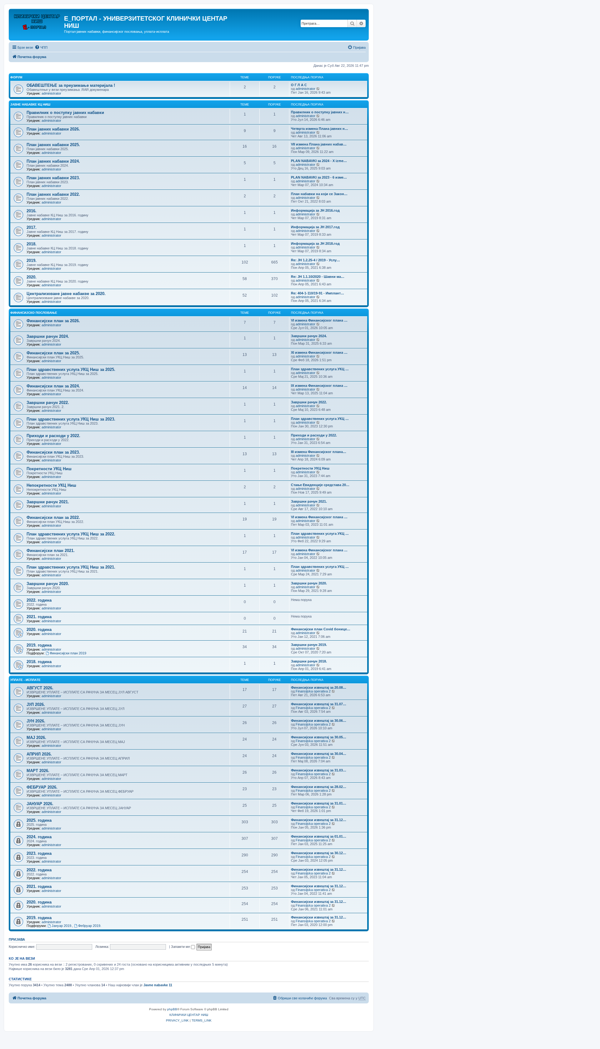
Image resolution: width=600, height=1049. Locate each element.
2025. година (39, 820)
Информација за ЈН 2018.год (315, 243)
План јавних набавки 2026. (53, 129)
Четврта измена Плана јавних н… (319, 129)
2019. (32, 260)
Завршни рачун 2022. (48, 402)
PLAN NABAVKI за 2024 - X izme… (319, 161)
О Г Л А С (299, 85)
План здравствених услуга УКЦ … (320, 369)
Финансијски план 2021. (51, 550)
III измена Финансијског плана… (318, 452)
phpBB (172, 1009)
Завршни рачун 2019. (309, 645)
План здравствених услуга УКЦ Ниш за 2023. (71, 419)
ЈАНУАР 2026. (40, 803)
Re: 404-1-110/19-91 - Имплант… (317, 293)
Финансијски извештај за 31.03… (318, 770)
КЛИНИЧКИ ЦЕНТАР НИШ (188, 1015)
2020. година (39, 629)
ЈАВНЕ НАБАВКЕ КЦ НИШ (30, 104)
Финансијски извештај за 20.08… (318, 687)
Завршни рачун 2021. (48, 502)
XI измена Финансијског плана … (319, 352)
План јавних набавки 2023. (53, 177)
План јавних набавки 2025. (53, 144)
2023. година (39, 853)
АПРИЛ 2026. (39, 754)
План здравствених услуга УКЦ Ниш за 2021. (71, 567)
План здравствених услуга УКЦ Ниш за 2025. (71, 369)
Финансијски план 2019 (68, 653)
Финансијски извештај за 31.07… (318, 704)
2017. (32, 227)
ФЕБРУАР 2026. (42, 787)
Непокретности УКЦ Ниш (51, 485)
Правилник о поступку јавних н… (320, 112)
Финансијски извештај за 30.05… (318, 737)
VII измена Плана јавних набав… (319, 144)
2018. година (39, 661)
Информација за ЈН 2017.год (315, 227)
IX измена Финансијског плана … (319, 385)
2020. (32, 277)
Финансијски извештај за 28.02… (318, 787)
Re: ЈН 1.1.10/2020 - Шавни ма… (317, 276)
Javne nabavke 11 (157, 985)
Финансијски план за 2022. (53, 517)
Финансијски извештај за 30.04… (318, 754)
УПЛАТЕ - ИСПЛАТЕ (25, 680)
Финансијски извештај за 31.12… (318, 820)
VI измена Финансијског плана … (319, 320)
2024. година (39, 837)
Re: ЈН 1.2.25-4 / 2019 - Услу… (315, 260)
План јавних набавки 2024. (53, 161)
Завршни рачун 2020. (48, 583)
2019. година (39, 645)
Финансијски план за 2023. (53, 452)
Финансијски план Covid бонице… (320, 629)
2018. (32, 244)
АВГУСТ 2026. (40, 688)
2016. (32, 211)
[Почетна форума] (37, 20)
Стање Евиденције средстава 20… (320, 485)
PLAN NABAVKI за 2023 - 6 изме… (319, 177)
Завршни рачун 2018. (309, 661)
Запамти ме (181, 946)
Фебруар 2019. (89, 926)
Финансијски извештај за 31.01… (318, 803)
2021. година (39, 616)
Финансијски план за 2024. (53, 386)
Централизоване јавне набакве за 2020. (66, 293)
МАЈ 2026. (36, 737)
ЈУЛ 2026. (36, 704)
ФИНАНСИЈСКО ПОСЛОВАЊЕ (33, 312)
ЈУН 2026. (36, 721)
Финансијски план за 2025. (53, 353)
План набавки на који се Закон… (319, 194)
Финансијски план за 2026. (53, 320)
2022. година (39, 600)
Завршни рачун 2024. (48, 336)
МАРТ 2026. (38, 770)
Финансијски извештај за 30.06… (318, 720)
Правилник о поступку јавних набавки (65, 112)
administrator (51, 93)
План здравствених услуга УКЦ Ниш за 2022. (71, 534)
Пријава (17, 939)
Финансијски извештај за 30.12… (318, 853)
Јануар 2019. (62, 926)
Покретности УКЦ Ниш (49, 468)
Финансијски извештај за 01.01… (318, 836)
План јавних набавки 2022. (53, 194)
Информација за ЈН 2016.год (315, 210)
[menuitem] (41, 47)
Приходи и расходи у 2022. (53, 435)
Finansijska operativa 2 (313, 691)
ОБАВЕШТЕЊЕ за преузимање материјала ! (71, 85)
